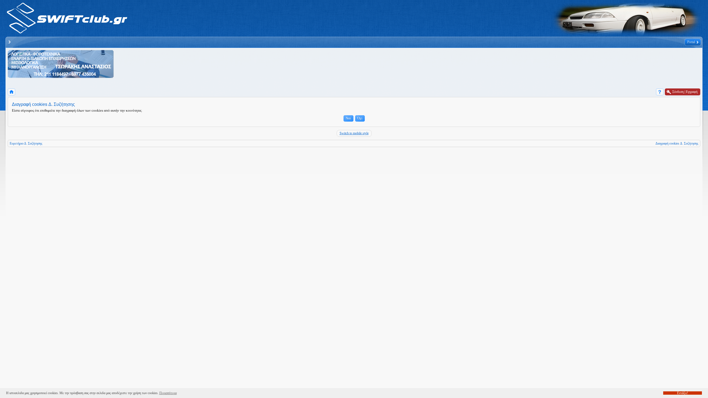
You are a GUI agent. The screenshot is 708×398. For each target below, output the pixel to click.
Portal (691, 42)
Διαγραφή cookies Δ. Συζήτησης (676, 143)
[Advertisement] (215, 65)
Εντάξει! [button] (682, 393)
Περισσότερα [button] (168, 393)
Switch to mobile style (354, 133)
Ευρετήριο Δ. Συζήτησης (26, 143)
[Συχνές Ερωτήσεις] (659, 91)
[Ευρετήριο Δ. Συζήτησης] (11, 91)
